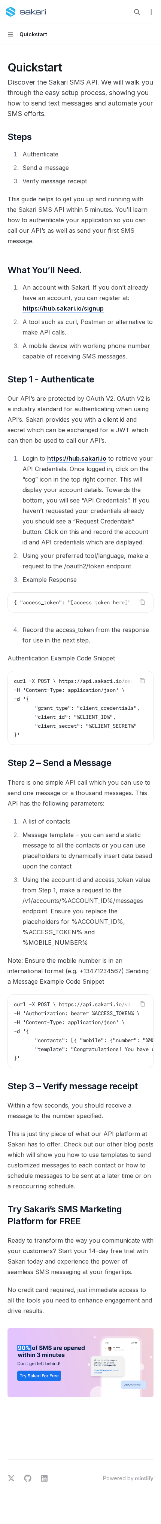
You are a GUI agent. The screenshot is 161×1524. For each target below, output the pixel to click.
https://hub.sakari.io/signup (63, 308)
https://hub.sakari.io (76, 458)
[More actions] (151, 12)
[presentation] (80, 602)
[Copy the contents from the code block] (142, 602)
